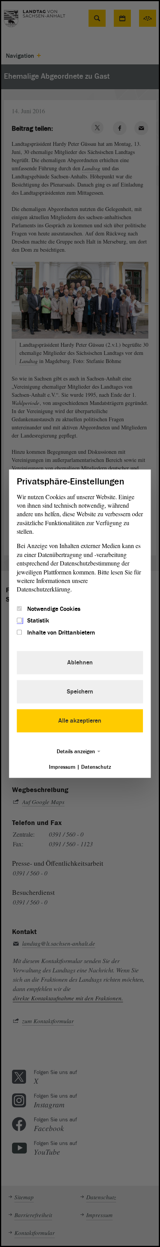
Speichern (80, 691)
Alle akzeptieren (79, 721)
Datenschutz (96, 767)
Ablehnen (80, 662)
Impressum (62, 767)
